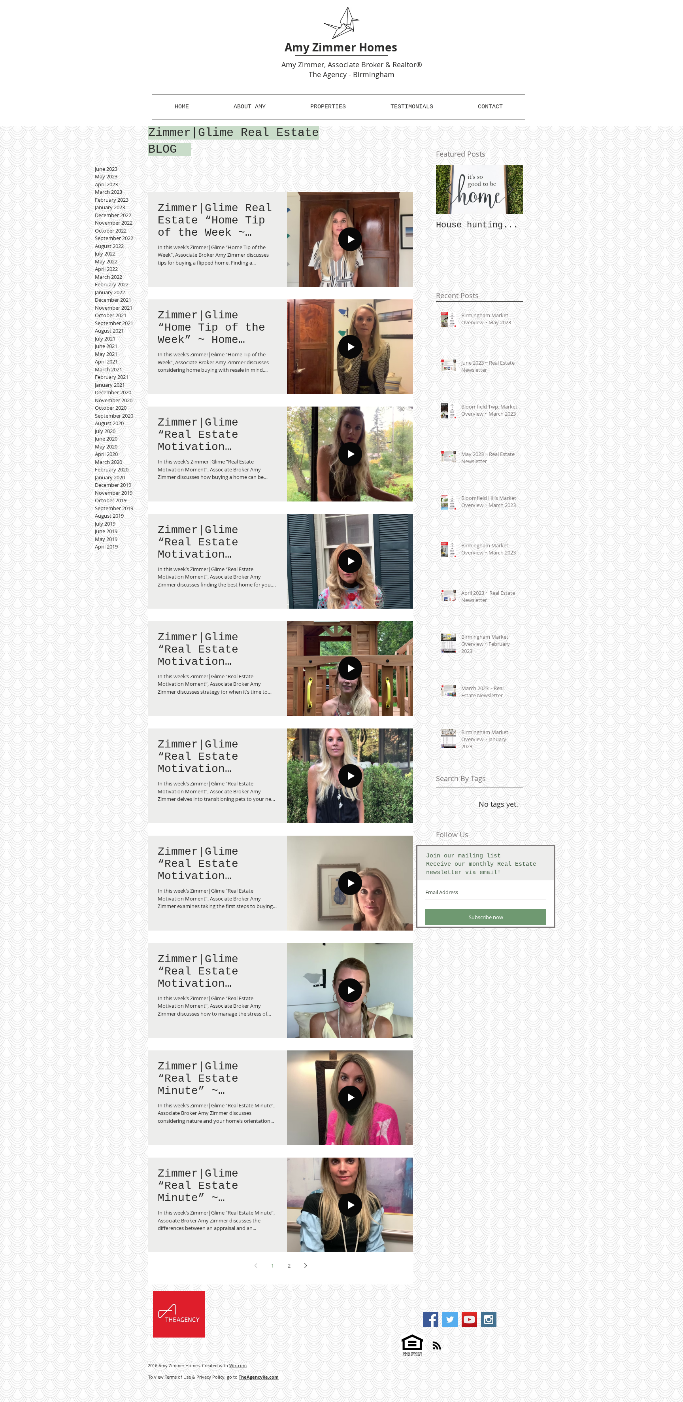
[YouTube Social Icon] (469, 1319)
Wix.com (238, 1365)
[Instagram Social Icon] (488, 1319)
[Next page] (305, 1265)
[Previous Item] (448, 190)
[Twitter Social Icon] (450, 1319)
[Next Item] (510, 190)
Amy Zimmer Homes (341, 47)
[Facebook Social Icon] (430, 1319)
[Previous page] (256, 1265)
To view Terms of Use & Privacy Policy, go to (213, 1377)
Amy (288, 64)
